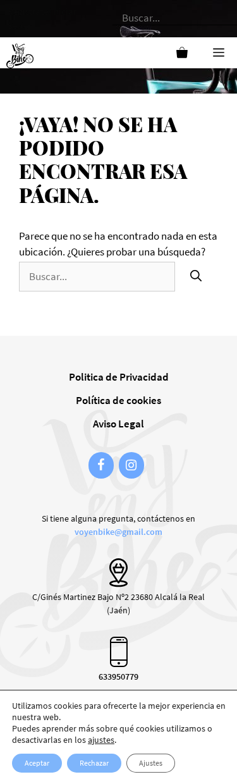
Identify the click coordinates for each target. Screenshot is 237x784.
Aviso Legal (118, 424)
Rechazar (94, 763)
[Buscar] (196, 275)
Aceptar (37, 763)
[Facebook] (101, 465)
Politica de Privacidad (119, 377)
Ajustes (150, 763)
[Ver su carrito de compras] (182, 52)
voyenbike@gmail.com (118, 531)
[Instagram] (131, 465)
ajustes (101, 739)
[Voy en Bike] (22, 53)
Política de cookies (118, 400)
